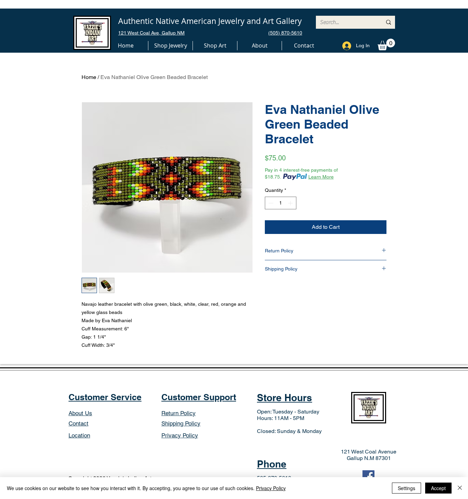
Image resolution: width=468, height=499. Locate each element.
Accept (438, 488)
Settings (406, 488)
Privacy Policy (271, 488)
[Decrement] (270, 203)
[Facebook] (368, 476)
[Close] (460, 488)
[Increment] (291, 203)
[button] (170, 45)
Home (89, 77)
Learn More (321, 177)
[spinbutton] (280, 203)
